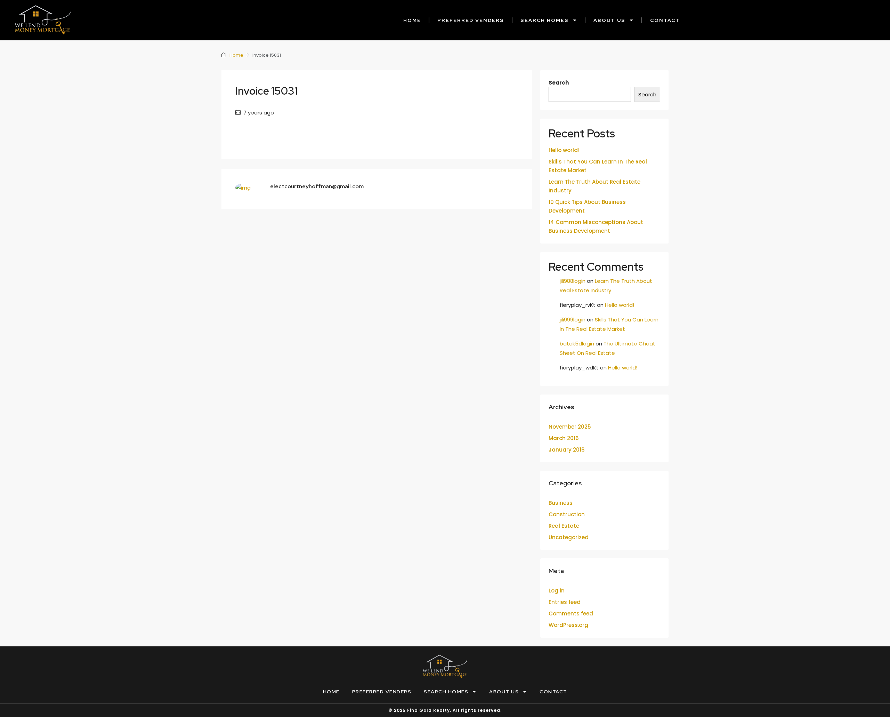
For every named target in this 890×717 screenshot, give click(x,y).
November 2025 (570, 426)
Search (559, 82)
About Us (609, 20)
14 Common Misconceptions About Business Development (596, 226)
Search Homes (544, 20)
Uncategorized (569, 537)
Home (412, 20)
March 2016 (564, 438)
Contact (665, 20)
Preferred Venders (470, 20)
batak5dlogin (577, 343)
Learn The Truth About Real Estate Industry (594, 186)
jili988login (572, 281)
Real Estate (564, 525)
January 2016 (567, 449)
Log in (557, 590)
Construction (567, 514)
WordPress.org (568, 625)
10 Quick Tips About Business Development (587, 206)
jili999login (572, 319)
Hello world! (564, 150)
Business (561, 503)
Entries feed (565, 602)
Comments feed (571, 613)
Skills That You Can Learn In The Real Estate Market (598, 166)
